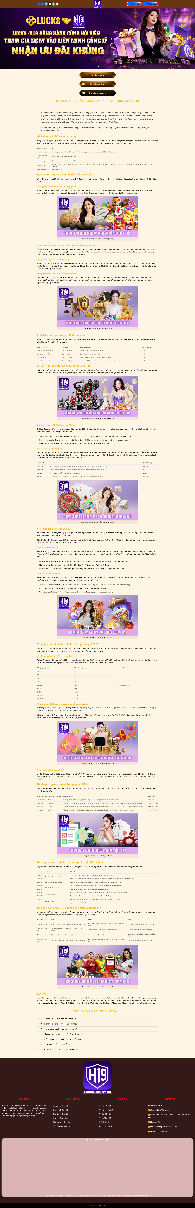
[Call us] (53, 4)
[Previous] (6, 38)
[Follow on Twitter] (46, 4)
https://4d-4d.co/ (163, 1110)
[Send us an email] (50, 4)
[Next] (188, 38)
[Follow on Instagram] (42, 4)
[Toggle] (39, 1019)
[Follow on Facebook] (39, 4)
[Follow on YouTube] (57, 4)
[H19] (97, 4)
